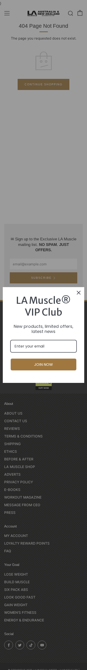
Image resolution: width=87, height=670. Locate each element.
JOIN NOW (43, 364)
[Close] (78, 292)
